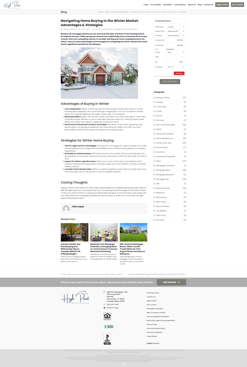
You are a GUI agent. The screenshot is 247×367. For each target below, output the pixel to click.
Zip (156, 62)
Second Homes (162, 206)
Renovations (161, 197)
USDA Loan (160, 215)
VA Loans (160, 220)
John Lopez (85, 29)
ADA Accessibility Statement (158, 316)
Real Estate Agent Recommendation (161, 320)
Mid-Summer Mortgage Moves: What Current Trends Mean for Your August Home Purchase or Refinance (132, 249)
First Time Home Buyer (103, 29)
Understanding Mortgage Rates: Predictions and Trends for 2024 (156, 274)
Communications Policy (156, 328)
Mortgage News (163, 170)
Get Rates (179, 73)
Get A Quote (151, 305)
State (157, 57)
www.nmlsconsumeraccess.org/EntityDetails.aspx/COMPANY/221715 (131, 361)
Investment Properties (165, 156)
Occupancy (158, 35)
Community (161, 106)
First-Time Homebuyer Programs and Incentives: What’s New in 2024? (91, 274)
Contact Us (151, 297)
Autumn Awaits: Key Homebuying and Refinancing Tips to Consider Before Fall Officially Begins (70, 249)
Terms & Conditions (154, 332)
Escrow (159, 115)
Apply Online (151, 301)
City (156, 49)
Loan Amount (159, 45)
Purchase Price (159, 40)
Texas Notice (152, 336)
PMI (157, 183)
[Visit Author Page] (66, 208)
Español (156, 343)
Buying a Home (162, 97)
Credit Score (159, 67)
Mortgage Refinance (165, 174)
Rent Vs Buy (161, 202)
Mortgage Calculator (165, 165)
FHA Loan (160, 120)
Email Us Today (113, 308)
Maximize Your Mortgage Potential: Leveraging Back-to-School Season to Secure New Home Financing (104, 248)
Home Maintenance (164, 138)
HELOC (159, 129)
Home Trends (162, 147)
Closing (159, 102)
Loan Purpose (159, 27)
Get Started (169, 282)
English (150, 343)
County (157, 52)
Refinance (160, 192)
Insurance (160, 152)
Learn (158, 161)
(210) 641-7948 (112, 304)
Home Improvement (165, 134)
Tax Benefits (161, 211)
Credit (159, 111)
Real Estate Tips (131, 29)
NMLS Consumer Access (156, 312)
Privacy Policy (152, 324)
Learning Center (153, 293)
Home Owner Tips (163, 143)
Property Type (159, 31)
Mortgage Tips (118, 29)
